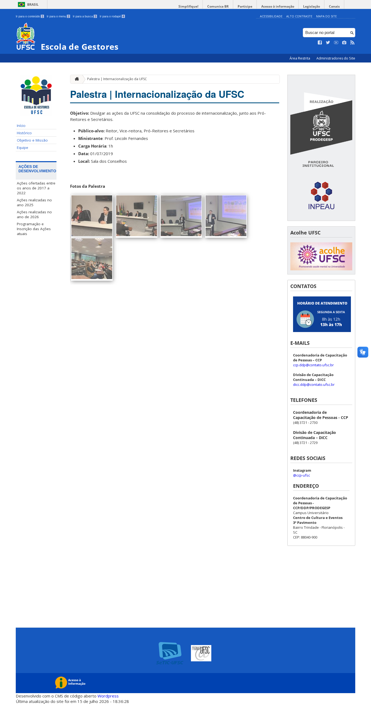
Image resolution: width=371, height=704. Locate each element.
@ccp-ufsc (301, 475)
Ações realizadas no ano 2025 (34, 202)
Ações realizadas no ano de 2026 (34, 214)
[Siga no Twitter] (328, 42)
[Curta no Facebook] (320, 42)
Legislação (311, 6)
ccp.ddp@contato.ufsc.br (313, 364)
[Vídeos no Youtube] (336, 42)
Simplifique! (188, 6)
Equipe (22, 147)
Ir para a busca (84, 16)
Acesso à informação (277, 6)
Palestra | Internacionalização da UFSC (117, 79)
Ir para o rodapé (112, 16)
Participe (245, 6)
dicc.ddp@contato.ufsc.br (314, 384)
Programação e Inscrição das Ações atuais (34, 228)
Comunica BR (218, 6)
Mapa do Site (326, 16)
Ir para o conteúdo (29, 16)
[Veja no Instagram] (344, 42)
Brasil (33, 4)
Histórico (24, 132)
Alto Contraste (299, 16)
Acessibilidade (271, 16)
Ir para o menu (58, 16)
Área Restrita (300, 58)
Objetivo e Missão (32, 140)
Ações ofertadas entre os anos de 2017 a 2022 (36, 188)
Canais (334, 6)
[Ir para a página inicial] (75, 79)
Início (21, 125)
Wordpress (108, 696)
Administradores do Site (335, 58)
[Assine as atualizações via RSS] (352, 42)
